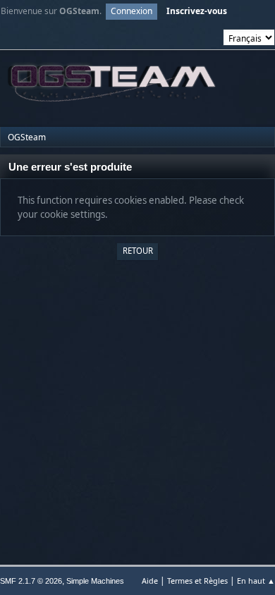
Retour (138, 250)
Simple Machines (95, 581)
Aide (150, 580)
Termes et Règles (197, 580)
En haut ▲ (256, 580)
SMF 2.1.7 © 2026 (31, 581)
